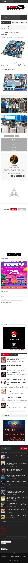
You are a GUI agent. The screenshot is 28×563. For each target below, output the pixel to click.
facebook (22, 209)
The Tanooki (3, 525)
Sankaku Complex (4, 529)
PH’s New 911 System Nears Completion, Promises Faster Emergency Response (15, 492)
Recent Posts (14, 354)
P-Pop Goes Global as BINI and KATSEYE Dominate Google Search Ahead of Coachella (16, 504)
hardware (10, 26)
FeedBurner (8, 544)
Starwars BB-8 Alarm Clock (13, 372)
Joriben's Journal (4, 533)
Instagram (22, 349)
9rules (18, 560)
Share (14, 142)
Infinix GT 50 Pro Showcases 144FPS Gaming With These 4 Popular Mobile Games (16, 482)
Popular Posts (5, 354)
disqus (14, 209)
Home (2, 26)
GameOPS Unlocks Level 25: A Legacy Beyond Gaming (14, 261)
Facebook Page (10, 349)
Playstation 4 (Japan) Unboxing (14, 397)
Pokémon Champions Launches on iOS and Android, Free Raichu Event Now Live (15, 476)
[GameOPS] (12, 176)
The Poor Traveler (4, 526)
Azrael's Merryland (4, 531)
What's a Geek (3, 528)
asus (6, 26)
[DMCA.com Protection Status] (4, 549)
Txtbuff (2, 534)
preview (18, 26)
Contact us (24, 448)
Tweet (14, 139)
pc (14, 26)
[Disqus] (14, 230)
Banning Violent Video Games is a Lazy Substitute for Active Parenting (15, 470)
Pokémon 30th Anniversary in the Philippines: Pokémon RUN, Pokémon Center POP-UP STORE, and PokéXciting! (16, 463)
